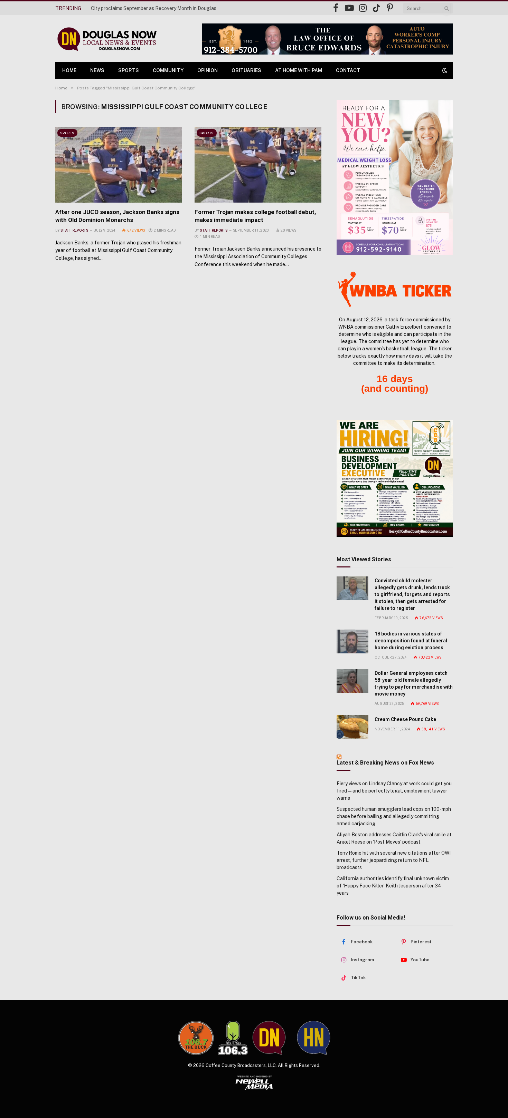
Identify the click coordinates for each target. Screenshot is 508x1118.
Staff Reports (74, 230)
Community (168, 70)
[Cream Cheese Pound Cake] (352, 727)
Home (69, 70)
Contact (348, 70)
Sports (128, 70)
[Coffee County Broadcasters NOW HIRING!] (395, 478)
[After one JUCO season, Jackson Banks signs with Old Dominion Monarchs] (118, 164)
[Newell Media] (254, 1083)
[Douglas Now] (106, 38)
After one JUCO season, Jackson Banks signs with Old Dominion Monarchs (117, 215)
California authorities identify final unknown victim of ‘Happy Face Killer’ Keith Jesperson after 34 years (393, 886)
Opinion (207, 70)
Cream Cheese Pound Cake (405, 719)
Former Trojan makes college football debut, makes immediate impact (255, 215)
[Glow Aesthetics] (395, 177)
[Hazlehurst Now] (313, 1038)
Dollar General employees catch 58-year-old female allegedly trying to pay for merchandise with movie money (414, 683)
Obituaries (246, 70)
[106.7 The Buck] (196, 1038)
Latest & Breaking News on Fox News (385, 762)
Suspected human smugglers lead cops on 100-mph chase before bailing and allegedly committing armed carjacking (394, 816)
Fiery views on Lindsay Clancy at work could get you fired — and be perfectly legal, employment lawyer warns (394, 791)
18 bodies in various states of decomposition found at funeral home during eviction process (411, 640)
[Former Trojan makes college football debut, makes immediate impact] (258, 164)
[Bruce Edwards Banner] (327, 39)
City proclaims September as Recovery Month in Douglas (153, 8)
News (97, 70)
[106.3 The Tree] (233, 1038)
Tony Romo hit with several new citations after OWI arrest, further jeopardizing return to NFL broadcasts (394, 860)
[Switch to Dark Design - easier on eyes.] (444, 70)
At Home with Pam (298, 70)
